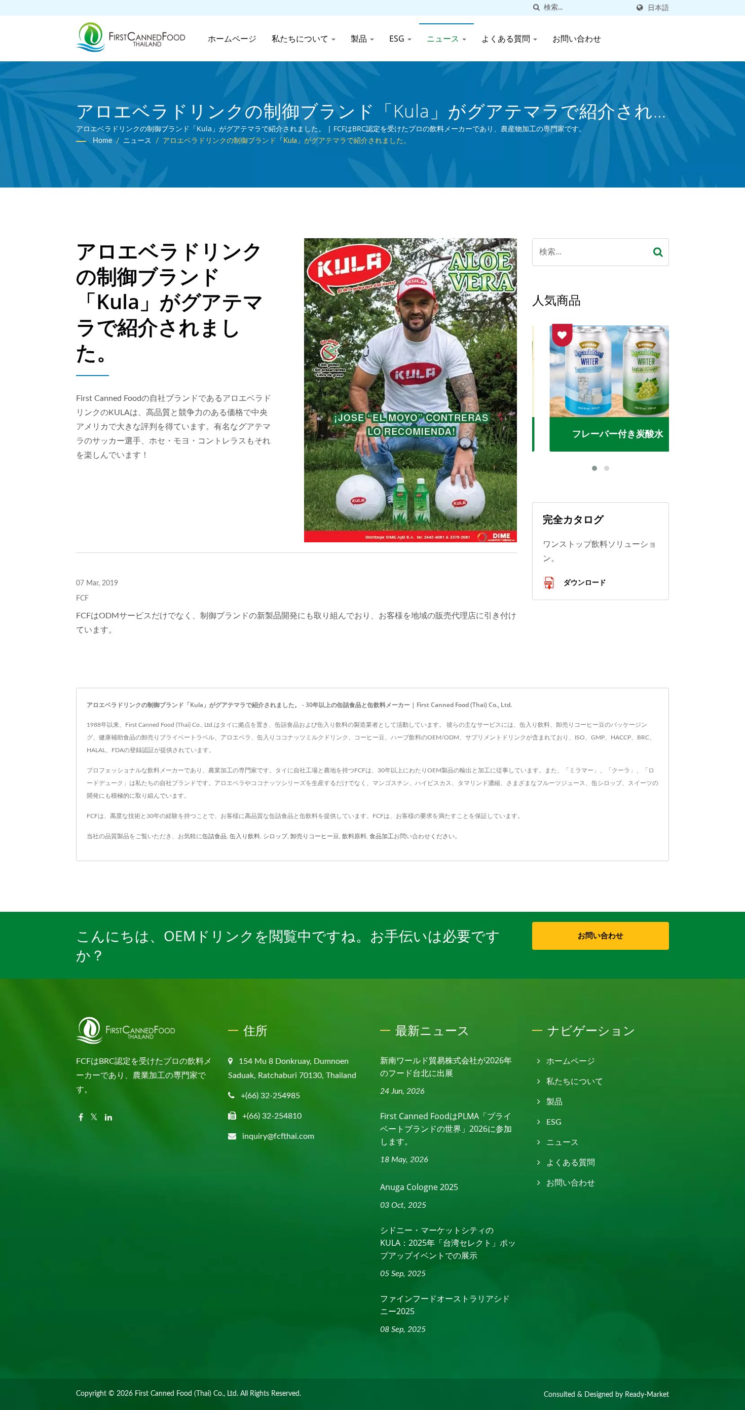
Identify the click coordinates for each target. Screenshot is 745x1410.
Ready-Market (647, 1394)
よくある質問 (506, 38)
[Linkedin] (108, 1118)
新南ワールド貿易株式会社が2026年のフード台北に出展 (446, 1067)
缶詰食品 (214, 836)
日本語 (658, 8)
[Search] (658, 252)
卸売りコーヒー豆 (314, 836)
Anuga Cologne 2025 (419, 1187)
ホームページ (232, 38)
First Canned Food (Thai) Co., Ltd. (186, 1393)
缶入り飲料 (245, 836)
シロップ (275, 836)
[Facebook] (81, 1118)
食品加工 (381, 836)
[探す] (536, 8)
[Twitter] (94, 1118)
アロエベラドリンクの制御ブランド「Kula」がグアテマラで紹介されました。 (287, 140)
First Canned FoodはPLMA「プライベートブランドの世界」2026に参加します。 (446, 1128)
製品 (360, 38)
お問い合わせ (576, 38)
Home (102, 140)
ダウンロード (584, 582)
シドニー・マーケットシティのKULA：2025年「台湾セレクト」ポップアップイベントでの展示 (448, 1243)
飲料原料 (354, 836)
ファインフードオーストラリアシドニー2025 (445, 1305)
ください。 (445, 836)
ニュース (444, 38)
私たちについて (301, 38)
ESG (397, 38)
